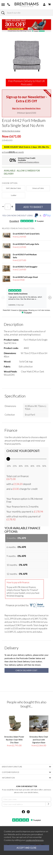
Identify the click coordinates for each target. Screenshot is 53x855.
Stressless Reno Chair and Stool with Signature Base (38, 740)
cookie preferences (34, 840)
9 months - (16, 556)
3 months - (16, 538)
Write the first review (11, 131)
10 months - (17, 564)
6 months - (16, 547)
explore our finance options (28, 162)
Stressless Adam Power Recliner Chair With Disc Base (14, 740)
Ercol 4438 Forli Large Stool (25, 277)
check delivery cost (26, 670)
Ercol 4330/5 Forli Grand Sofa (26, 234)
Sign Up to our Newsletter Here (26, 108)
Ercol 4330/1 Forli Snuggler (25, 266)
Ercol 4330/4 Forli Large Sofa (26, 244)
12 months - (17, 573)
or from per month (13, 152)
